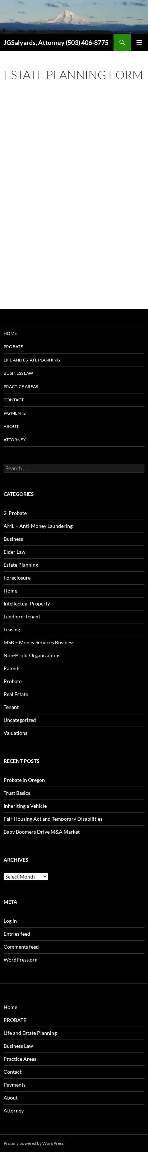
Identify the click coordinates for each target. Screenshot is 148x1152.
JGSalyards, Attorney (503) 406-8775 (56, 42)
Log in (10, 921)
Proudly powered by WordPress (34, 1143)
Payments (15, 413)
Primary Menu (139, 42)
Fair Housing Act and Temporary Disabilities (53, 819)
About (11, 426)
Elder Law (15, 552)
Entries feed (17, 934)
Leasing (12, 629)
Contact (14, 399)
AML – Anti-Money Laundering (38, 526)
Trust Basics (17, 793)
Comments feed (21, 947)
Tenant (11, 707)
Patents (12, 668)
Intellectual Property (27, 603)
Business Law (18, 373)
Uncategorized (20, 720)
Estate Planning (21, 565)
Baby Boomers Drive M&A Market (42, 832)
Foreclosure (17, 578)
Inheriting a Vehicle (25, 806)
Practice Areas (21, 386)
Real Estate (16, 694)
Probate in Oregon (24, 780)
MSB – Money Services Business (39, 642)
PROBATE (13, 346)
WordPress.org (20, 960)
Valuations (15, 733)
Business (13, 539)
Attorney (15, 439)
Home (10, 333)
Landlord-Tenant (22, 616)
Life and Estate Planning (32, 360)
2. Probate (15, 513)
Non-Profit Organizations (32, 655)
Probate (13, 681)
